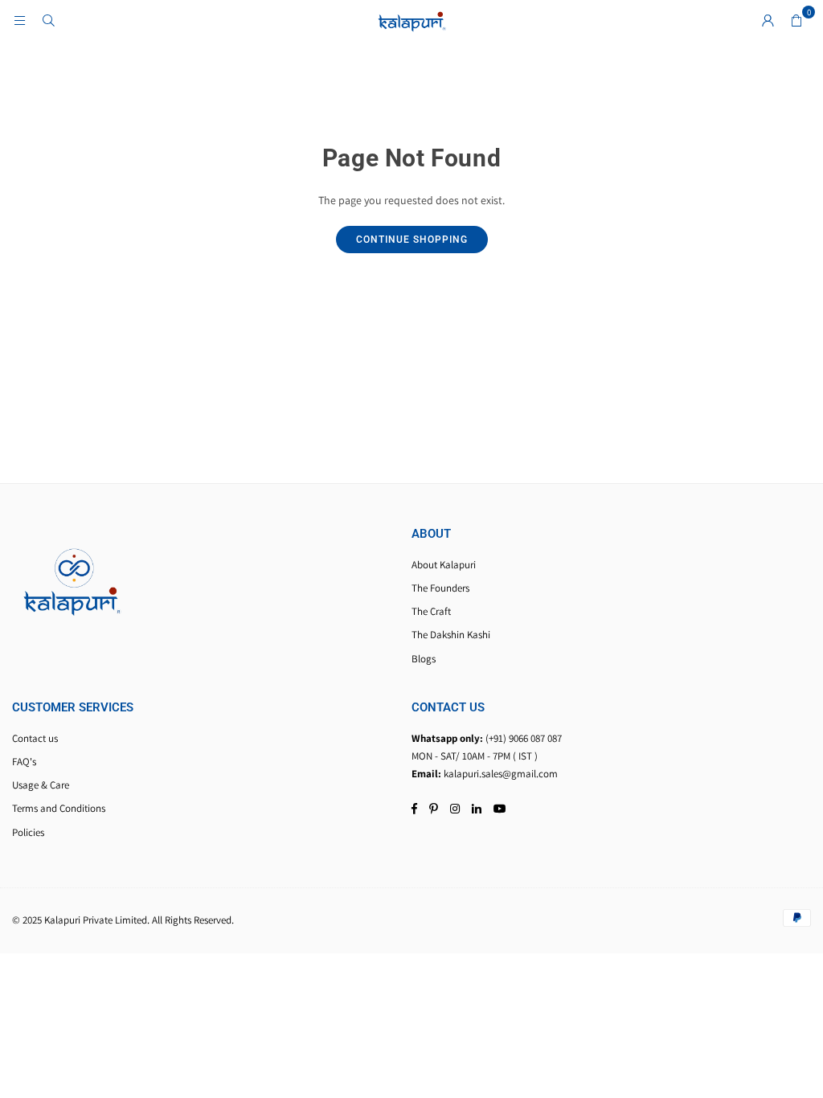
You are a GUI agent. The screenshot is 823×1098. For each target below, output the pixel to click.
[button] (796, 20)
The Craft (431, 611)
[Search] (48, 20)
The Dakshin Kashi (451, 634)
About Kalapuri (444, 565)
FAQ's (24, 761)
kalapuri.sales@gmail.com (501, 773)
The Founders (440, 588)
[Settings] (767, 20)
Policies (28, 832)
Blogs (424, 659)
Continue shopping (412, 239)
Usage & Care (40, 785)
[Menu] (19, 20)
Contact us (35, 738)
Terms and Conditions (58, 808)
